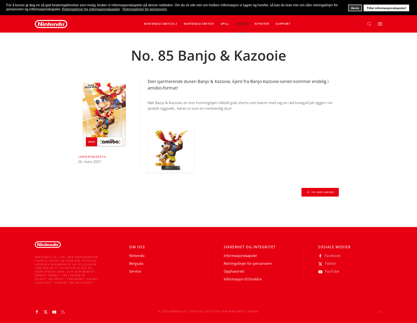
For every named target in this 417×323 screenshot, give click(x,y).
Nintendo (137, 255)
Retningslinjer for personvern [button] (144, 9)
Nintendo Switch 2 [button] (160, 24)
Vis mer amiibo (322, 192)
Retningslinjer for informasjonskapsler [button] (91, 9)
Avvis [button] (355, 8)
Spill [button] (225, 24)
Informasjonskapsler (240, 255)
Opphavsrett (234, 271)
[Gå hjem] (51, 24)
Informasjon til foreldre (243, 279)
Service (135, 271)
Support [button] (283, 24)
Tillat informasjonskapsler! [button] (386, 8)
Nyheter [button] (262, 24)
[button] (199, 24)
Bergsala (136, 263)
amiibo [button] (242, 24)
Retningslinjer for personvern (248, 263)
